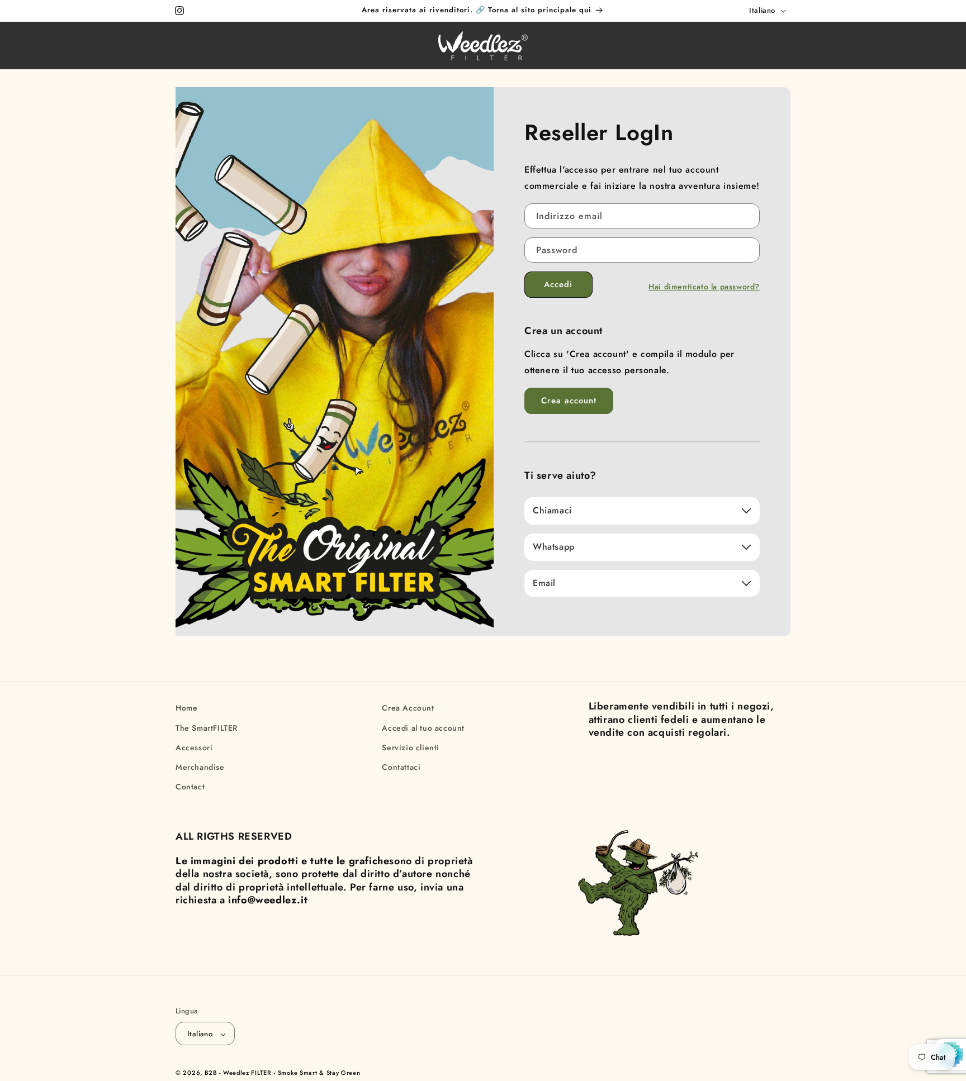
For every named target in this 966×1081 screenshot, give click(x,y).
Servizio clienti (410, 747)
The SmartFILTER (207, 727)
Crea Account (408, 707)
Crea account (568, 400)
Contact (190, 786)
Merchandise (200, 766)
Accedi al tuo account (423, 727)
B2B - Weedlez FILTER (238, 1073)
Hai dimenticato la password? (704, 286)
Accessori (194, 747)
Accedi (558, 284)
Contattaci (401, 766)
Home (186, 707)
